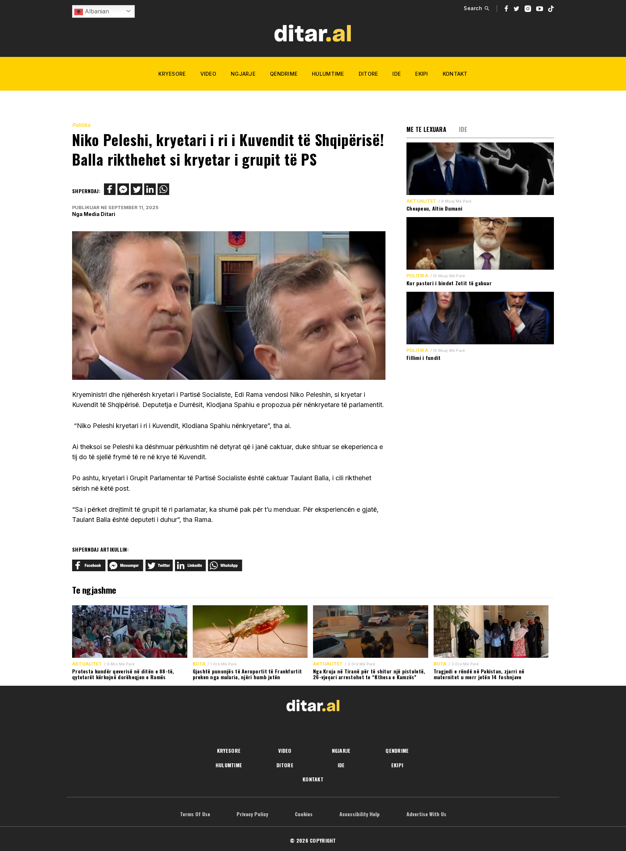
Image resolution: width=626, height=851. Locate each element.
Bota (199, 664)
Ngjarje (243, 74)
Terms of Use (195, 814)
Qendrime (283, 74)
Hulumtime (328, 74)
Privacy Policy (252, 814)
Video (208, 74)
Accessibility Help (359, 814)
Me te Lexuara (426, 129)
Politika (81, 125)
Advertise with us (426, 814)
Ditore (368, 74)
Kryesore (171, 74)
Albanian (96, 11)
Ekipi (421, 74)
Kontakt (455, 74)
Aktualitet (421, 201)
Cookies (304, 814)
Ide (396, 74)
